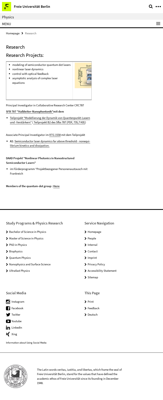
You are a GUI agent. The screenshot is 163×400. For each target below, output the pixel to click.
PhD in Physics (18, 245)
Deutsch (93, 314)
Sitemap (93, 277)
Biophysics (15, 251)
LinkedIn (17, 327)
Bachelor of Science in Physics (27, 232)
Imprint (92, 258)
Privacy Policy (96, 264)
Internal (92, 245)
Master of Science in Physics (26, 238)
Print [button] (91, 301)
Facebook (17, 308)
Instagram (18, 301)
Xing (14, 334)
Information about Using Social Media (26, 342)
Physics (8, 17)
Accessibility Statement (102, 271)
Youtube (16, 321)
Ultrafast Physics (19, 271)
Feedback (93, 308)
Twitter (16, 314)
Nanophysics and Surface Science (29, 264)
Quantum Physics (20, 258)
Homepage (12, 33)
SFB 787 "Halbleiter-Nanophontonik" (29, 111)
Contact (93, 251)
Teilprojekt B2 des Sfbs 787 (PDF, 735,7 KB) (59, 122)
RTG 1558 (55, 135)
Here (56, 186)
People (92, 238)
